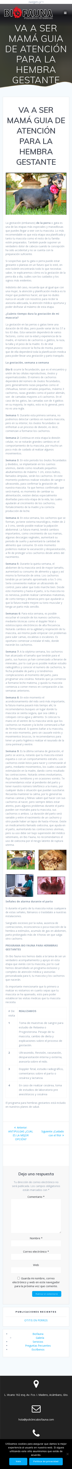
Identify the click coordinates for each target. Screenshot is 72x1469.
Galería (40, 1338)
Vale (18, 1461)
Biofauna (37, 1334)
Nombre (36, 1238)
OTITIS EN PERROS (36, 1320)
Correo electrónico (36, 1251)
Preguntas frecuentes (38, 1345)
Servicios (38, 1341)
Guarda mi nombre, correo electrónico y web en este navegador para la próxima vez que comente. (36, 1282)
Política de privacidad (46, 1461)
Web (36, 1265)
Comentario (36, 1197)
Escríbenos (38, 1349)
